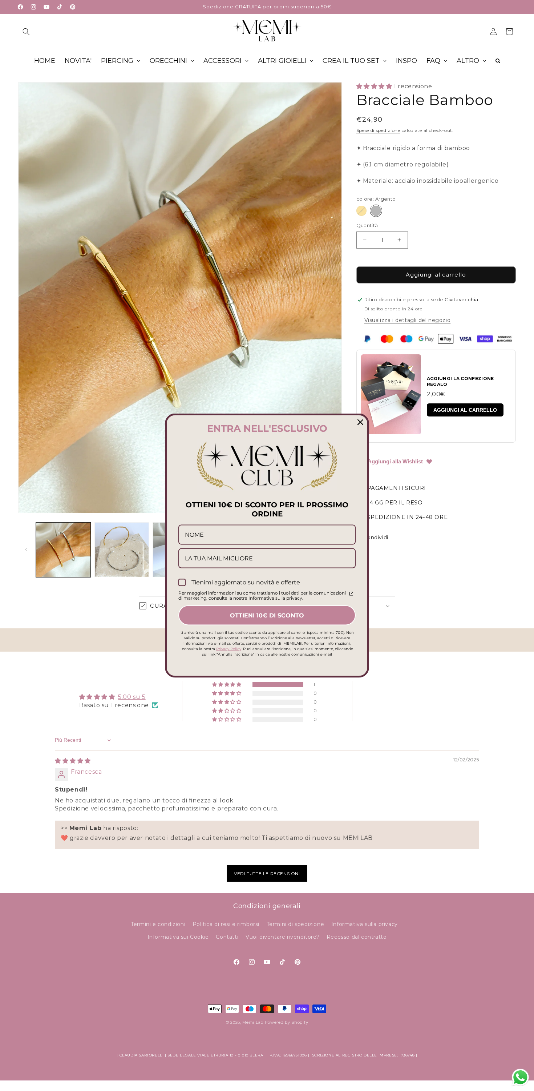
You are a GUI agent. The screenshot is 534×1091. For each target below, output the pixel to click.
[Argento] (376, 211)
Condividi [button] (376, 537)
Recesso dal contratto (357, 937)
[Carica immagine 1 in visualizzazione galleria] (63, 549)
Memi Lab (252, 1022)
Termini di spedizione (295, 924)
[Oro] (361, 211)
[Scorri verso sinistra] (26, 549)
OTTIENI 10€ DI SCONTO (267, 615)
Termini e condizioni (158, 924)
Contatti (227, 937)
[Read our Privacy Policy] (351, 593)
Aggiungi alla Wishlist (395, 461)
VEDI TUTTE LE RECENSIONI (267, 873)
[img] (73, 760)
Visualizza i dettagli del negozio (407, 320)
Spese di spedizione (378, 130)
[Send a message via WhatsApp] (520, 1077)
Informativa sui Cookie (178, 937)
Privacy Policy (228, 648)
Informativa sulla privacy (364, 924)
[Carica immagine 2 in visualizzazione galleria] (121, 549)
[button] (26, 32)
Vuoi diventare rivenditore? (282, 937)
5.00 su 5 (131, 696)
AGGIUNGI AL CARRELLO (465, 410)
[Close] (360, 422)
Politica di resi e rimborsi (226, 924)
